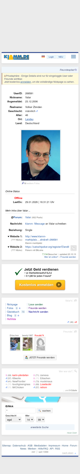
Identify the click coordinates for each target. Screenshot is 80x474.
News (23, 448)
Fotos (10, 308)
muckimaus (46, 381)
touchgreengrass (21, 384)
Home (65, 445)
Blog (9, 315)
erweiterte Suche (40, 427)
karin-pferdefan (20, 375)
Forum (18, 217)
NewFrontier (18, 381)
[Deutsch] (44, 57)
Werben (32, 448)
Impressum (54, 445)
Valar (28, 217)
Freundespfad (67, 69)
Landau (29, 119)
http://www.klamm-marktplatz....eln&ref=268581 (41, 237)
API (51, 448)
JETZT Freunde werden (42, 357)
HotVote (11, 319)
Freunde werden (68, 256)
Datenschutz (19, 445)
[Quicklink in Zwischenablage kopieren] (73, 248)
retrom (43, 387)
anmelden (25, 81)
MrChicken (18, 387)
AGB (30, 445)
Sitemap (6, 445)
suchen (46, 410)
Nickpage (12, 304)
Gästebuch (13, 311)
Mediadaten (40, 445)
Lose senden (36, 304)
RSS (57, 448)
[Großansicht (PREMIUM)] (22, 183)
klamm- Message (35, 223)
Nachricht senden (38, 311)
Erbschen (45, 378)
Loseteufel (45, 384)
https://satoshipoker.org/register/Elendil (47, 246)
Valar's (68, 300)
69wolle (16, 378)
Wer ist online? (51, 256)
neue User (72, 432)
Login (51, 56)
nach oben (67, 452)
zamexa (44, 375)
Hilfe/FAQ (43, 448)
